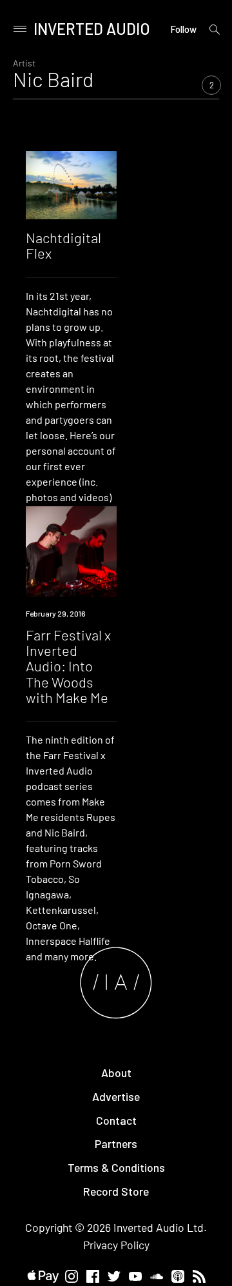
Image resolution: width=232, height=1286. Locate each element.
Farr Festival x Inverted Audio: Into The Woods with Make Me (68, 666)
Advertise (116, 1096)
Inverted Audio (92, 28)
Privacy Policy (116, 1245)
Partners (116, 1143)
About (116, 1072)
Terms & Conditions (116, 1167)
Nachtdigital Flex (63, 245)
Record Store (116, 1191)
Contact (116, 1120)
